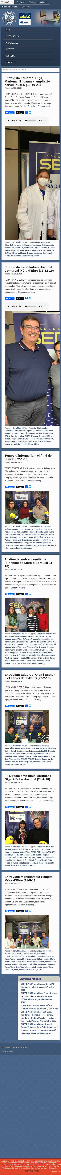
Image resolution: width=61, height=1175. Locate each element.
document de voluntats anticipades (27, 529)
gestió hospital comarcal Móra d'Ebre (34, 645)
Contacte (20, 2)
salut (30, 441)
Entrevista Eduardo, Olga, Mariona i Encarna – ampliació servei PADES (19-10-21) (27, 81)
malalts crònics (24, 756)
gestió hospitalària (30, 647)
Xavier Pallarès (38, 663)
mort (13, 250)
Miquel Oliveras (11, 441)
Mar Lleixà (48, 439)
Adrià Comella (41, 428)
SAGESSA (21, 661)
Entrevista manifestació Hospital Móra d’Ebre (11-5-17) (29, 878)
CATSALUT (15, 433)
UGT (29, 663)
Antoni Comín (10, 954)
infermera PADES (43, 754)
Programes (11, 43)
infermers (36, 535)
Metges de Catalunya (46, 964)
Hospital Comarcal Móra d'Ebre (22, 532)
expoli (27, 642)
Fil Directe (41, 642)
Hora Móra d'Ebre (20, 242)
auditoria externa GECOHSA (32, 636)
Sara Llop (29, 545)
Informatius (12, 36)
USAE (39, 970)
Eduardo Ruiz (10, 245)
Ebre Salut (20, 642)
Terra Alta (22, 663)
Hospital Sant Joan (18, 653)
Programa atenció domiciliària (40, 253)
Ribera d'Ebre (10, 661)
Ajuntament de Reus (43, 951)
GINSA (27, 436)
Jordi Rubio (16, 962)
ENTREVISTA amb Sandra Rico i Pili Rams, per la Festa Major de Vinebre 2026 (37, 987)
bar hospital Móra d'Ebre (22, 849)
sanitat (7, 256)
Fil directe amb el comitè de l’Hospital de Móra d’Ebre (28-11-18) (29, 563)
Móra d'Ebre (10, 967)
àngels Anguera (26, 431)
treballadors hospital (27, 863)
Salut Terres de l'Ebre (42, 441)
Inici (7, 30)
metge (7, 250)
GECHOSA (41, 954)
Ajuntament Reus (12, 636)
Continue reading (46, 106)
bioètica (38, 527)
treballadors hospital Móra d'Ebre (25, 444)
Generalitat (19, 436)
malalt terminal (11, 756)
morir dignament (12, 537)
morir (51, 535)
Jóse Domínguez (36, 439)
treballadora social (31, 256)
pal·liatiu (19, 762)
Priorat (41, 658)
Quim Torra (49, 658)
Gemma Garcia (11, 645)
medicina (52, 248)
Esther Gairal (10, 751)
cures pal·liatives (42, 242)
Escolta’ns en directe (38, 2)
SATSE (14, 663)
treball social (16, 256)
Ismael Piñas (22, 860)
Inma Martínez (10, 860)
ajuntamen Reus (11, 431)
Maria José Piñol (29, 655)
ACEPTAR (32, 1171)
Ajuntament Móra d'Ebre (45, 634)
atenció (38, 746)
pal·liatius (22, 253)
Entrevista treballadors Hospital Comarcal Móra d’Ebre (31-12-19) (29, 268)
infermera (19, 248)
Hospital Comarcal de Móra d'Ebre (26, 855)
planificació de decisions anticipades (27, 540)
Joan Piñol (17, 655)
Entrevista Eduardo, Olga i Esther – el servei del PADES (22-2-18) (30, 676)
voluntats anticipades (23, 548)
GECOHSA (9, 436)
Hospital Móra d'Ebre (20, 439)
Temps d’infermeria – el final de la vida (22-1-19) (28, 457)
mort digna (28, 537)
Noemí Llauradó (43, 655)
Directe (9, 49)
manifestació (38, 962)
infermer (8, 535)
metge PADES (44, 756)
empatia (20, 245)
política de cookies (22, 1168)
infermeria (28, 248)
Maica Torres (26, 962)
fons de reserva (29, 954)
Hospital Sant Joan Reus (37, 653)
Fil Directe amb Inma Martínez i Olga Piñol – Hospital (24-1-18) (28, 777)
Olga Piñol (20, 250)
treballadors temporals (25, 866)
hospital (8, 855)
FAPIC (33, 642)
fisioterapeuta (48, 245)
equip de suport (49, 748)
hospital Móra (21, 650)
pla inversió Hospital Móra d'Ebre (23, 658)
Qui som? (26, 7)
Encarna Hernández (32, 245)
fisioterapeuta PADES (38, 751)
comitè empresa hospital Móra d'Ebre (37, 433)
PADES (28, 250)
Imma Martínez (49, 858)
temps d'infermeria (42, 545)
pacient (17, 759)
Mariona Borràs (40, 248)
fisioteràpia (9, 248)
